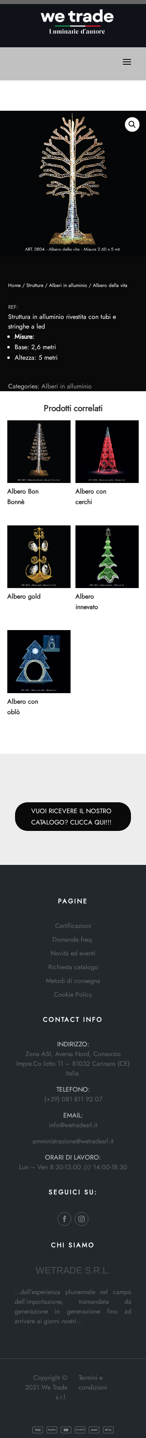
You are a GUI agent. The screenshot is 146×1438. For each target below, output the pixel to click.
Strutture (34, 285)
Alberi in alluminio (68, 285)
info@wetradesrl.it (73, 1125)
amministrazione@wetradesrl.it (73, 1141)
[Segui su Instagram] (81, 1219)
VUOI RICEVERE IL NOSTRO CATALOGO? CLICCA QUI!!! (71, 816)
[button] (132, 124)
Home (14, 285)
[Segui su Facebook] (64, 1219)
